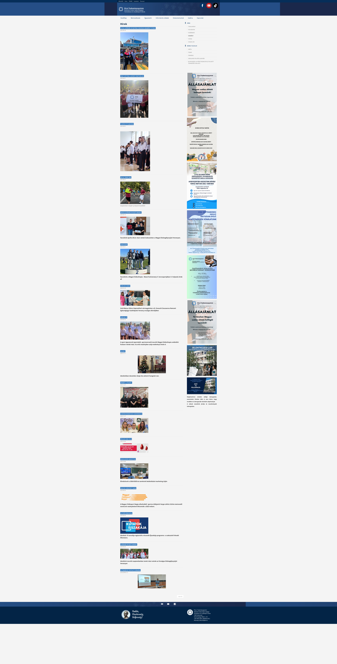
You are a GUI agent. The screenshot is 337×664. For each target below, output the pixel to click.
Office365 (120, 1)
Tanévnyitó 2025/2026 (126, 124)
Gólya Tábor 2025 (125, 177)
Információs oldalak (162, 18)
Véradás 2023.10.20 (126, 439)
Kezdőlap (124, 18)
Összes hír (191, 42)
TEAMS (130, 1)
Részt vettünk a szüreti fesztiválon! (132, 76)
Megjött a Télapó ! (126, 382)
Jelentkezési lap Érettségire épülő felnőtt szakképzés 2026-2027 (201, 62)
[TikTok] (215, 5)
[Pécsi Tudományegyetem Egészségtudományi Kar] (132, 9)
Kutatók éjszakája (126, 513)
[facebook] (175, 604)
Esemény (190, 36)
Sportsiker (123, 244)
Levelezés (136, 1)
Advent (122, 351)
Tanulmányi (191, 26)
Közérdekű (191, 32)
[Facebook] (202, 5)
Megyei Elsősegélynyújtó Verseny (130, 212)
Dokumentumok (178, 18)
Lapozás (180, 596)
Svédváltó (123, 317)
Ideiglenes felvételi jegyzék (196, 58)
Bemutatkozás (135, 18)
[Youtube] (209, 5)
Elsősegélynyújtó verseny (128, 544)
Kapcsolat (200, 18)
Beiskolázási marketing (128, 459)
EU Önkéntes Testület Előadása (130, 570)
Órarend (142, 1)
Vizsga (190, 39)
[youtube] (168, 604)
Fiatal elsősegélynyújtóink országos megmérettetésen (137, 28)
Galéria (190, 18)
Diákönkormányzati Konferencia (131, 414)
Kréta (126, 1)
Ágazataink (148, 18)
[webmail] (162, 604)
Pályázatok (191, 29)
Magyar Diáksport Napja (128, 488)
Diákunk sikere (125, 286)
